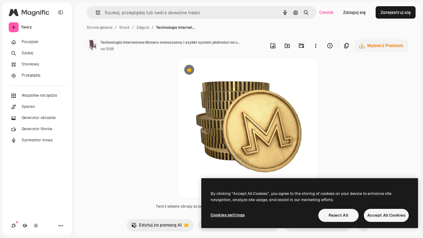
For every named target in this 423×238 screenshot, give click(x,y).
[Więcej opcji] (315, 45)
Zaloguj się (354, 12)
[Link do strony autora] (92, 45)
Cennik (326, 12)
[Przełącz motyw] (36, 226)
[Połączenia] (14, 226)
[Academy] (25, 226)
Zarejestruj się (396, 12)
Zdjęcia (143, 27)
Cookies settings (228, 215)
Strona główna (99, 27)
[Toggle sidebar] (61, 12)
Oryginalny (221, 70)
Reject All (338, 215)
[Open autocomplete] (95, 12)
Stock (124, 27)
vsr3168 (107, 48)
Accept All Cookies (386, 215)
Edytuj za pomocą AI (156, 226)
